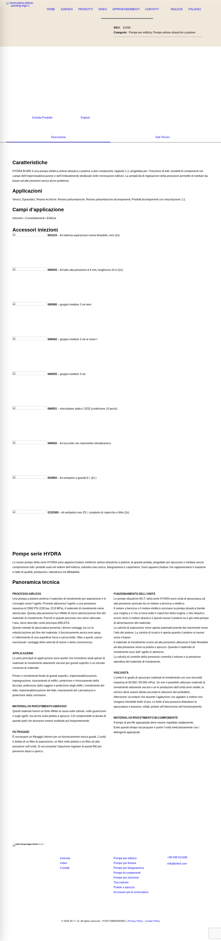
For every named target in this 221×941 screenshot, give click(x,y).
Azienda (67, 9)
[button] (212, 9)
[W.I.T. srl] (20, 9)
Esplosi (85, 117)
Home (51, 9)
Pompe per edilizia (140, 32)
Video (102, 9)
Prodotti (85, 9)
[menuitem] (50, 9)
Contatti (152, 9)
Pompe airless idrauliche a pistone (174, 32)
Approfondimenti (126, 9)
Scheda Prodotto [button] (42, 117)
